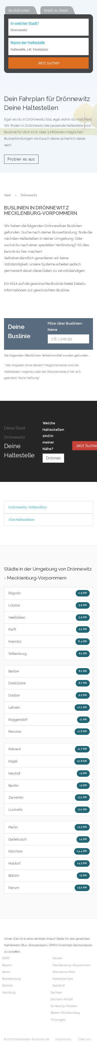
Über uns (84, 1039)
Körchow (47, 851)
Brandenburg (11, 979)
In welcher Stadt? (25, 24)
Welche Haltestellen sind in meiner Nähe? (53, 436)
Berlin (6, 972)
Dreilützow (47, 683)
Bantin (47, 786)
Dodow (47, 695)
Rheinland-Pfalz (64, 972)
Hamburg (9, 992)
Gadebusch (47, 839)
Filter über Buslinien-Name (65, 326)
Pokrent (47, 749)
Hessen (58, 958)
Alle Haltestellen (21, 520)
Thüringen (58, 1020)
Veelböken (47, 617)
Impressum (63, 1039)
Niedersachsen (63, 979)
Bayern (7, 965)
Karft (47, 629)
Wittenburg (47, 654)
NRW (5, 958)
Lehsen (47, 707)
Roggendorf (47, 720)
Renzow (47, 731)
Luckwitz (47, 810)
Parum (47, 888)
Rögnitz (47, 593)
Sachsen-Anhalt (62, 999)
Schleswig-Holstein (64, 1006)
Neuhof (47, 773)
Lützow (47, 605)
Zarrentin (47, 797)
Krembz (47, 641)
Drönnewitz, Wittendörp (27, 507)
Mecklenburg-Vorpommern (72, 965)
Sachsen (56, 992)
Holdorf (47, 863)
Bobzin (47, 876)
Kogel (47, 761)
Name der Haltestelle (28, 43)
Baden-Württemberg (65, 1013)
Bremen (7, 985)
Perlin (47, 827)
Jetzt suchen (48, 63)
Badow (47, 671)
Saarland (59, 985)
